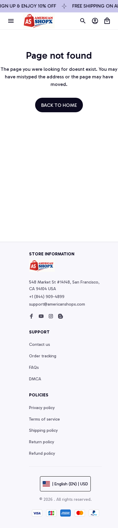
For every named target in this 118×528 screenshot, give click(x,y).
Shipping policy (43, 430)
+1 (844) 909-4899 (46, 296)
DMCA (35, 379)
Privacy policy (42, 407)
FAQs (34, 367)
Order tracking (42, 356)
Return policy (41, 441)
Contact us (39, 344)
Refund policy (42, 453)
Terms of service (44, 419)
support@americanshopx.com (57, 304)
